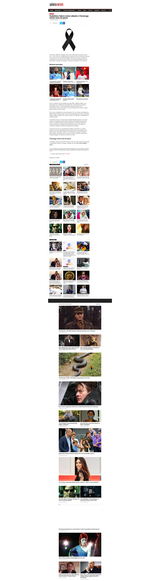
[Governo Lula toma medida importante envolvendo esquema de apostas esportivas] (83, 246)
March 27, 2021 (66, 153)
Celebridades (52, 266)
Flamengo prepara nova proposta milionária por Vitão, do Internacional (82, 82)
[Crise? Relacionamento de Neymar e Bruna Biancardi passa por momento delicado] (55, 275)
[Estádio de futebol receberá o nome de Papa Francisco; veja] (83, 289)
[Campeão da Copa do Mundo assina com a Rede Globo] (69, 262)
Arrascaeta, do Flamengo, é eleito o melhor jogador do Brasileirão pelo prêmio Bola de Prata (56, 99)
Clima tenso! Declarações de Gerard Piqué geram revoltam (83, 281)
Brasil (51, 250)
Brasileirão (57, 10)
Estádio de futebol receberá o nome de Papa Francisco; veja (83, 295)
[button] (110, 10)
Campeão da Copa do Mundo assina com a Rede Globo (69, 268)
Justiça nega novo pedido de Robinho (82, 268)
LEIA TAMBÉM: (53, 239)
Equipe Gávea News (54, 19)
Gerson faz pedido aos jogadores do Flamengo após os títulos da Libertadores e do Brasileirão (55, 82)
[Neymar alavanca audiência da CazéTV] (55, 246)
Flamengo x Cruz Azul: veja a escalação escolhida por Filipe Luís (69, 81)
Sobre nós (96, 10)
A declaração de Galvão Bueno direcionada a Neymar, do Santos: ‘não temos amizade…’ (69, 296)
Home (51, 10)
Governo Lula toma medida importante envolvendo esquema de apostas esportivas (83, 253)
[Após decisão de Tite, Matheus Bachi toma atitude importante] (55, 289)
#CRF (50, 151)
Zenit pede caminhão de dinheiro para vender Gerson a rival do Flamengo (69, 99)
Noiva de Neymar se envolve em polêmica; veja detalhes (55, 268)
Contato (90, 10)
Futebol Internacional (69, 10)
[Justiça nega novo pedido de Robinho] (83, 262)
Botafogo (65, 279)
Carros (79, 10)
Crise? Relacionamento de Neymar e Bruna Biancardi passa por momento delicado (55, 282)
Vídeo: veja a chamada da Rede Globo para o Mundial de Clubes (69, 282)
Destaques (79, 293)
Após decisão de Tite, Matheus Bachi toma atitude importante (55, 295)
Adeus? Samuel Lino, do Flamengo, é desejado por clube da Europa (82, 99)
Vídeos (84, 10)
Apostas (103, 10)
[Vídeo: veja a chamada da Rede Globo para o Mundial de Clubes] (69, 275)
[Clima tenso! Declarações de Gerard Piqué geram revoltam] (83, 275)
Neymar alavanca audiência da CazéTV (55, 252)
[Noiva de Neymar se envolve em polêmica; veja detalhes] (55, 262)
